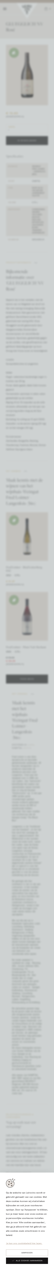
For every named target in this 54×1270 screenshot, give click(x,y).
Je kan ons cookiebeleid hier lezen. (24, 1243)
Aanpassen (27, 1253)
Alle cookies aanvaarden (29, 1261)
